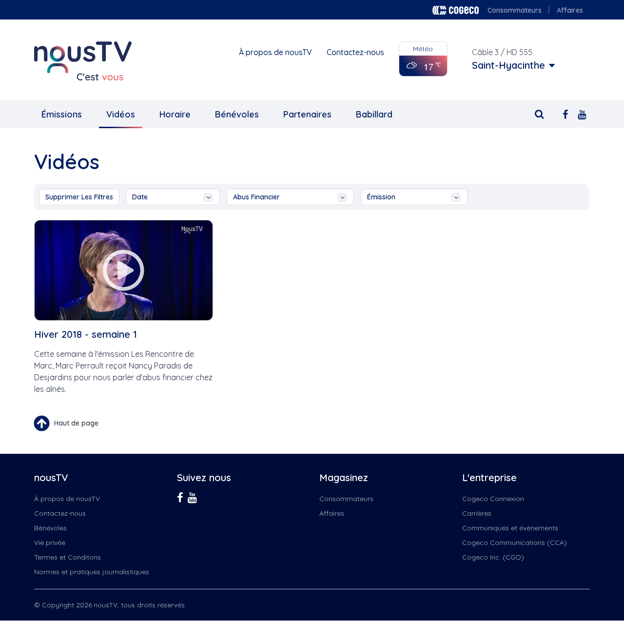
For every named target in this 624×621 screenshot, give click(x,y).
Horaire (175, 114)
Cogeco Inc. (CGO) (493, 557)
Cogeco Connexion (493, 498)
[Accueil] (83, 60)
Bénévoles (237, 114)
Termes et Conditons (67, 557)
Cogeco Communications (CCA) (514, 542)
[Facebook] (565, 113)
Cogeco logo (455, 10)
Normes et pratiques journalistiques (91, 571)
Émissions (61, 114)
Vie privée (49, 542)
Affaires (570, 10)
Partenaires (307, 114)
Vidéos (120, 114)
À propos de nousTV (275, 52)
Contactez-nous (355, 52)
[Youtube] (582, 113)
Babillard (374, 114)
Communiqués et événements (510, 528)
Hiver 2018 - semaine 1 (85, 334)
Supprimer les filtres (79, 197)
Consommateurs (515, 10)
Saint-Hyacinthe (508, 65)
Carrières (476, 513)
